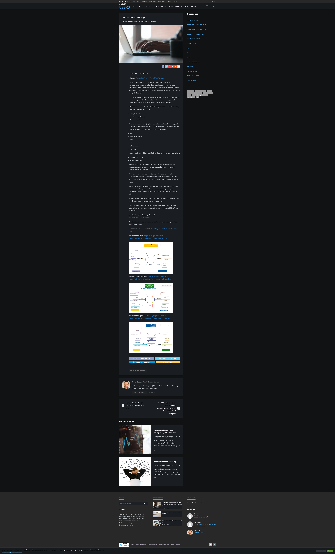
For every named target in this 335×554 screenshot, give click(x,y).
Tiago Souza (127, 21)
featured (199, 93)
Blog (138, 1)
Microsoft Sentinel (193, 62)
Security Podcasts (162, 1)
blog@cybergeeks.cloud (131, 523)
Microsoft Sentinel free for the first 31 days (172, 521)
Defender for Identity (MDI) (195, 34)
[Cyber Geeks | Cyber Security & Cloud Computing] (124, 544)
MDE (188, 52)
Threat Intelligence (193, 76)
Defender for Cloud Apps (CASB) (196, 25)
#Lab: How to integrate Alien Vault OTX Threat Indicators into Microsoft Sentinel (172, 504)
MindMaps (152, 21)
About (134, 1)
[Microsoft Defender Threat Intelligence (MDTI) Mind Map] (135, 439)
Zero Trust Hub (152, 1)
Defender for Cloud (193, 20)
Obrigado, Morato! (199, 532)
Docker (204, 91)
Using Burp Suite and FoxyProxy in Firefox (171, 512)
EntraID (209, 91)
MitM (189, 95)
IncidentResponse (208, 93)
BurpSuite (198, 91)
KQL (188, 48)
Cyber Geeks (129, 525)
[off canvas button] (207, 6)
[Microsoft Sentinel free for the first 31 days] (157, 523)
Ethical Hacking (191, 43)
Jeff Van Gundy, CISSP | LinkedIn (139, 218)
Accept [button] (330, 551)
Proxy (199, 95)
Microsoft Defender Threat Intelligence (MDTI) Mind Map (165, 431)
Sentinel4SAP (191, 97)
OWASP (194, 95)
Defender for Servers (193, 38)
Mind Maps (144, 1)
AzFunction (190, 91)
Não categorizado (192, 71)
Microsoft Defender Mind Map (165, 462)
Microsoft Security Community (195, 503)
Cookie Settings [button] (321, 551)
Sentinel (205, 95)
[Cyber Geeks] (124, 6)
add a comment (138, 370)
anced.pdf (168, 279)
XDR (188, 85)
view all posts (139, 392)
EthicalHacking (191, 93)
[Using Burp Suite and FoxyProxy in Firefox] (157, 514)
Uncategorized (191, 80)
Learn (169, 1)
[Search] (213, 6)
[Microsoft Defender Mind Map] (135, 471)
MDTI (188, 57)
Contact (175, 1)
